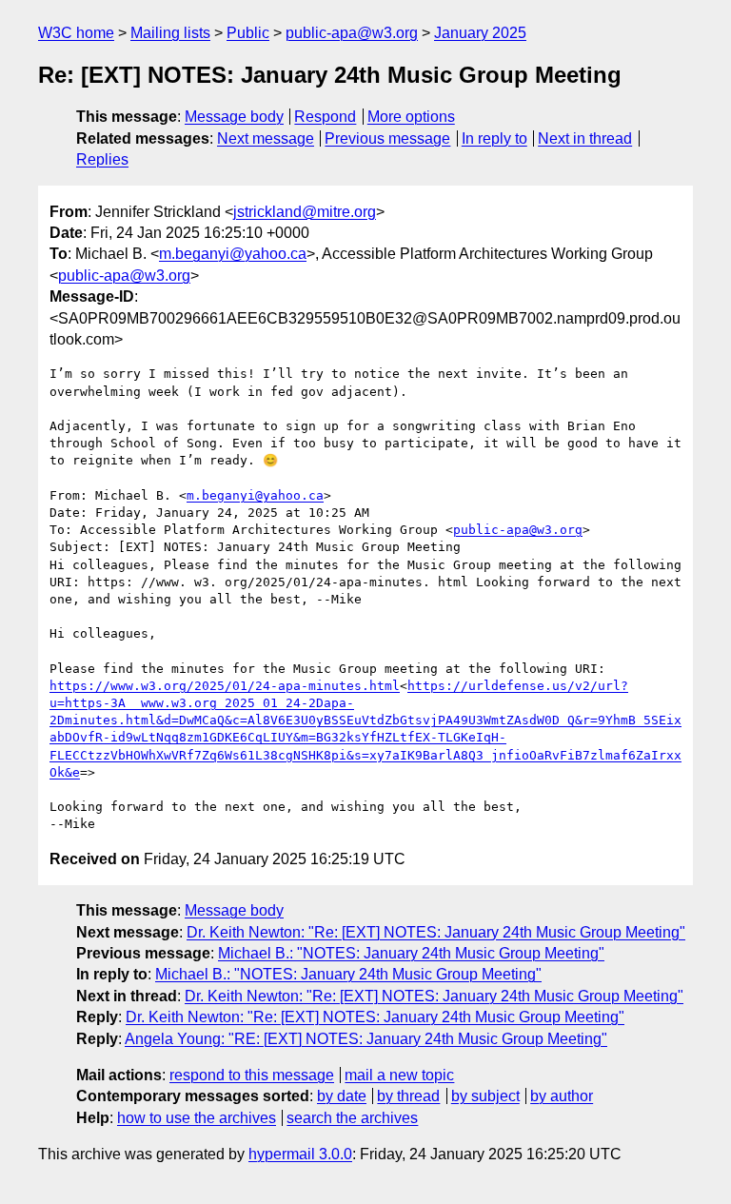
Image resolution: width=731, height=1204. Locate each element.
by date (341, 1096)
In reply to (494, 138)
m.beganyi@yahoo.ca (232, 254)
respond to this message (251, 1075)
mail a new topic (399, 1075)
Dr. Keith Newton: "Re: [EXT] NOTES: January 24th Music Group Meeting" (436, 932)
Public (248, 33)
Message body (234, 117)
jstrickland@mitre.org (304, 212)
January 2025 (480, 33)
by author (561, 1096)
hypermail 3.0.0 (300, 1154)
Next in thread (585, 138)
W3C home (76, 33)
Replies (102, 159)
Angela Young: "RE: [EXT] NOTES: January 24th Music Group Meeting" (366, 1039)
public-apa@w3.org (352, 33)
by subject (485, 1096)
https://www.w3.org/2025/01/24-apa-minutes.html (224, 686)
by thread (408, 1096)
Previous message (387, 138)
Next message (265, 138)
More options (411, 117)
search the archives (352, 1118)
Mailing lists (170, 33)
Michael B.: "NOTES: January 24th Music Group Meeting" (411, 953)
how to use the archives (196, 1118)
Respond (325, 117)
